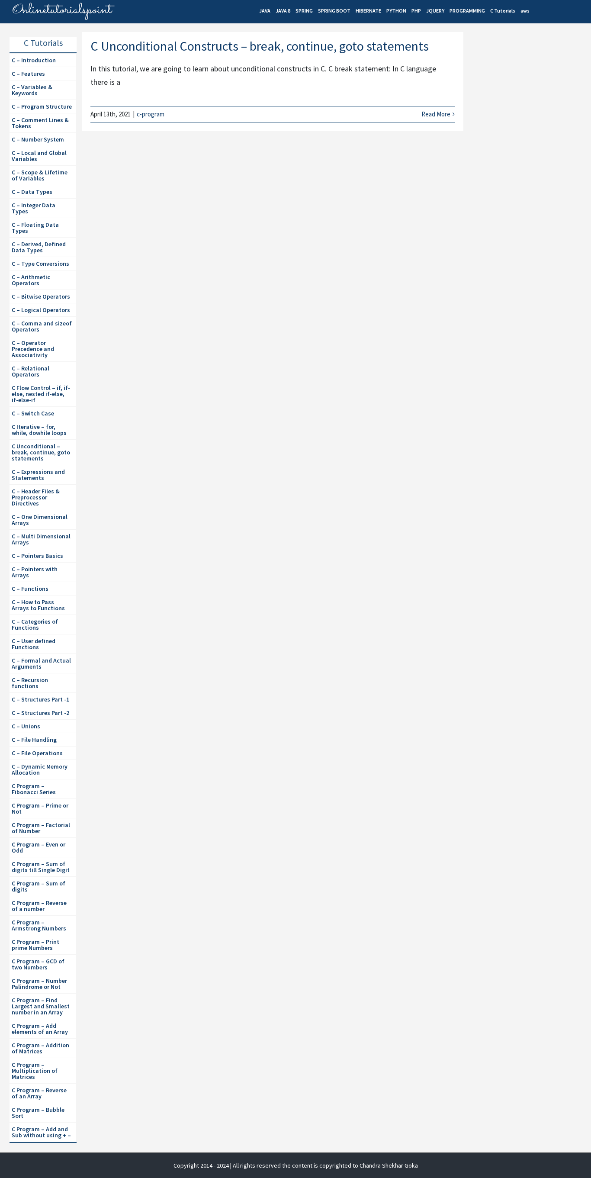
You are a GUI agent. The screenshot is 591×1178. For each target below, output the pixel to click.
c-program (150, 114)
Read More (435, 114)
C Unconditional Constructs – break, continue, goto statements (259, 46)
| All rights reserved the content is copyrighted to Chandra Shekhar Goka (324, 1165)
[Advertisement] (530, 182)
